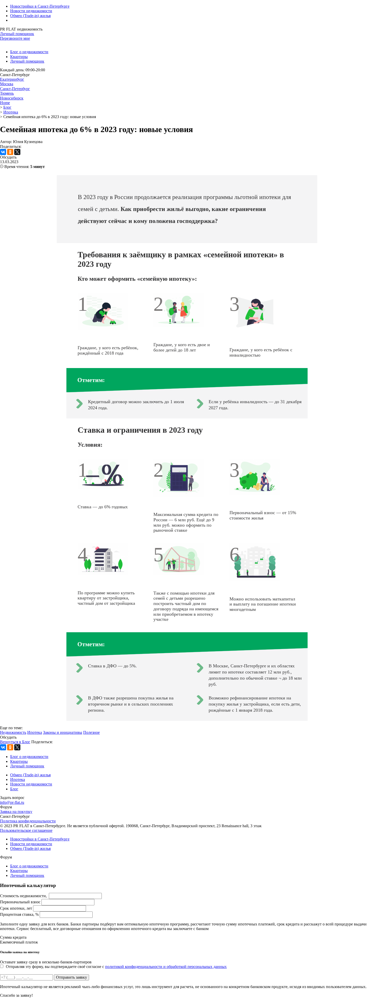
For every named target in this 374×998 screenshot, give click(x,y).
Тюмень (7, 93)
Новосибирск (11, 98)
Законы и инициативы (62, 732)
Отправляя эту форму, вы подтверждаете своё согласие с (116, 966)
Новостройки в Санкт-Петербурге (39, 6)
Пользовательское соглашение (26, 830)
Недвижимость (13, 732)
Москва (6, 84)
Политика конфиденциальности (28, 821)
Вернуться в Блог (15, 742)
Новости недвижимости (31, 11)
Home (5, 103)
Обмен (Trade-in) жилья (30, 15)
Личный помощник (17, 34)
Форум (6, 807)
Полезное (91, 732)
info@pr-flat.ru (12, 802)
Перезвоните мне (15, 38)
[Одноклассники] (10, 152)
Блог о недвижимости (29, 52)
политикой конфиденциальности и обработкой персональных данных (166, 966)
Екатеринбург (12, 79)
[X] (17, 152)
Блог (14, 789)
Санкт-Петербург (15, 89)
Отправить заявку (71, 977)
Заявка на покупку (16, 811)
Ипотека (34, 732)
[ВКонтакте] (3, 152)
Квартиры (19, 56)
